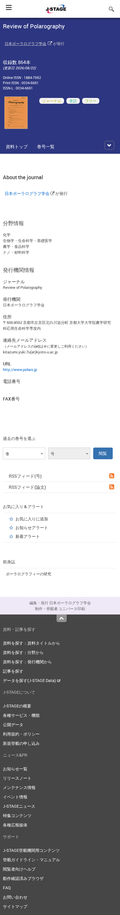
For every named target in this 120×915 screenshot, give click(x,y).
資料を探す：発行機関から (27, 661)
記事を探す (13, 671)
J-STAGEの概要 (17, 706)
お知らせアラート (31, 527)
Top (62, 618)
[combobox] (24, 453)
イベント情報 (15, 797)
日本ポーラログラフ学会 (25, 43)
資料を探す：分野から (23, 652)
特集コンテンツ (17, 815)
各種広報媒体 (15, 825)
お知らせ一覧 (15, 768)
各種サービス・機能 (21, 715)
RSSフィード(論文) (27, 487)
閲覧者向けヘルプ (19, 869)
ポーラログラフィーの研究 (28, 573)
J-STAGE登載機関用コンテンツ (31, 850)
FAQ (7, 887)
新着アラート (27, 536)
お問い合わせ (15, 897)
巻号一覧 (45, 146)
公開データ (13, 724)
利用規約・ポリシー (21, 734)
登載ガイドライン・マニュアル (31, 859)
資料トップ (17, 146)
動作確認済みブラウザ (23, 878)
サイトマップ (15, 906)
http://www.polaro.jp (20, 369)
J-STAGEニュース (19, 806)
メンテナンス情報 (19, 787)
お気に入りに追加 (31, 519)
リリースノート (17, 778)
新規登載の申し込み (21, 743)
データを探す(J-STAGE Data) (30, 680)
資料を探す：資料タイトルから (31, 643)
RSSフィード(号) (25, 476)
